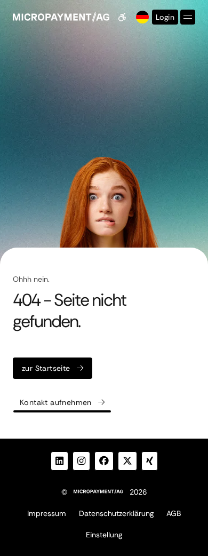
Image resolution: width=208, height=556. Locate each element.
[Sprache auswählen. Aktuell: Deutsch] (141, 17)
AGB (173, 513)
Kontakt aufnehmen (56, 402)
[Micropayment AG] (61, 17)
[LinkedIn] (59, 461)
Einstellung (104, 534)
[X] (127, 461)
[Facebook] (104, 461)
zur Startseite (46, 368)
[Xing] (149, 461)
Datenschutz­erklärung (116, 513)
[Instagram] (81, 461)
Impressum (46, 513)
